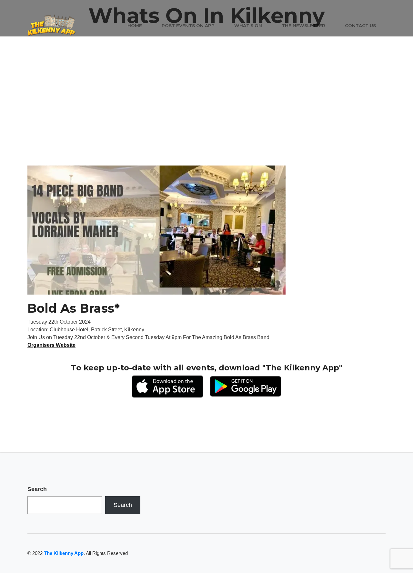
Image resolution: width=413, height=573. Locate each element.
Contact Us (360, 25)
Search (37, 489)
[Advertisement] (206, 117)
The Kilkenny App (64, 553)
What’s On (248, 25)
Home (134, 25)
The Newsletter (303, 25)
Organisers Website (51, 345)
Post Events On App (188, 25)
